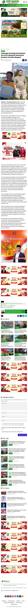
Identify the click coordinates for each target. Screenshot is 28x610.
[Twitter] (21, 316)
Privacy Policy (19, 602)
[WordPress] (13, 596)
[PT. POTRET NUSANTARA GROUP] (10, 2)
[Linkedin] (18, 596)
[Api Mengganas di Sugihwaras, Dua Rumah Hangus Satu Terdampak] (7, 325)
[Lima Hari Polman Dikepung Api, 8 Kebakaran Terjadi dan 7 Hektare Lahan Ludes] (7, 338)
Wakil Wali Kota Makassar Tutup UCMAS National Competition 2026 (16, 511)
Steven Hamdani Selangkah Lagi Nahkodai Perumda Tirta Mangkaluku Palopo (16, 498)
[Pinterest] (10, 596)
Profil (23, 601)
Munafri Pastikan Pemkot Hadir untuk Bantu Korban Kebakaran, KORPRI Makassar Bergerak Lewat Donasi (21, 331)
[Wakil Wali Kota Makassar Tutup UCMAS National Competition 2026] (3, 511)
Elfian (14, 305)
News (3, 354)
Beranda (4, 601)
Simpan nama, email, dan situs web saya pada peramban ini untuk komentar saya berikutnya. (13, 424)
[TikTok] (20, 596)
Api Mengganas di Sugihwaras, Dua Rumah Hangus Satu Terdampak (7, 331)
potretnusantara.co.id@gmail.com (11, 590)
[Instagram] (15, 596)
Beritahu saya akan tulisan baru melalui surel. (12, 431)
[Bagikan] (26, 60)
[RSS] (22, 596)
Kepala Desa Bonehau (7, 307)
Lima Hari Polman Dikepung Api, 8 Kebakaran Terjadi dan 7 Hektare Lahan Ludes (7, 345)
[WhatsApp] (26, 316)
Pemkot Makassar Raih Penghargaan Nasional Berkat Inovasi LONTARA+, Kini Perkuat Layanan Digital (16, 517)
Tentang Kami (11, 601)
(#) (4, 59)
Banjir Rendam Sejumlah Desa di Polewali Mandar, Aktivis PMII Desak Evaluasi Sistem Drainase (17, 504)
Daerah (16, 354)
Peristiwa (3, 51)
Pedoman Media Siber (9, 602)
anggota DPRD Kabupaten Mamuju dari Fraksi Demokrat (12, 304)
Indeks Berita (14, 604)
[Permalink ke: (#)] (2, 60)
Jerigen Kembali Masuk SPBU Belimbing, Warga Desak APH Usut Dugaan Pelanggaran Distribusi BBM (20, 359)
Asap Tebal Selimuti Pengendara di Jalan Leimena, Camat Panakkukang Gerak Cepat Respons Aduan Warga (6, 359)
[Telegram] (23, 316)
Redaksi (18, 601)
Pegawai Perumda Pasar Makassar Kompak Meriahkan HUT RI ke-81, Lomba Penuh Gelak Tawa (16, 492)
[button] (24, 2)
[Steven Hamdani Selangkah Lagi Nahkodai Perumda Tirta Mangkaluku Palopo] (3, 498)
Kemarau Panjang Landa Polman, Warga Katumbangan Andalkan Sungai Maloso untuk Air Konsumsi (20, 345)
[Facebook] (18, 316)
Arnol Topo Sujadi (6, 305)
